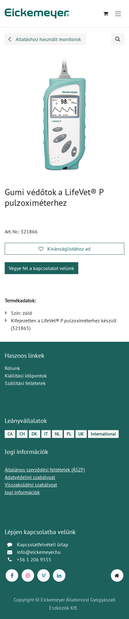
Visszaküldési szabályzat (31, 484)
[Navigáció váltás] (118, 13)
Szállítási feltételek (25, 383)
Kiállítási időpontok (26, 375)
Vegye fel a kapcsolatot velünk (41, 268)
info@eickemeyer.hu (39, 552)
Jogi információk (22, 492)
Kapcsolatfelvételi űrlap (42, 544)
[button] (117, 39)
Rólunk (12, 368)
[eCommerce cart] (105, 13)
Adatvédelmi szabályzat (30, 477)
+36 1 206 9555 (34, 559)
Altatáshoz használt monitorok (48, 39)
